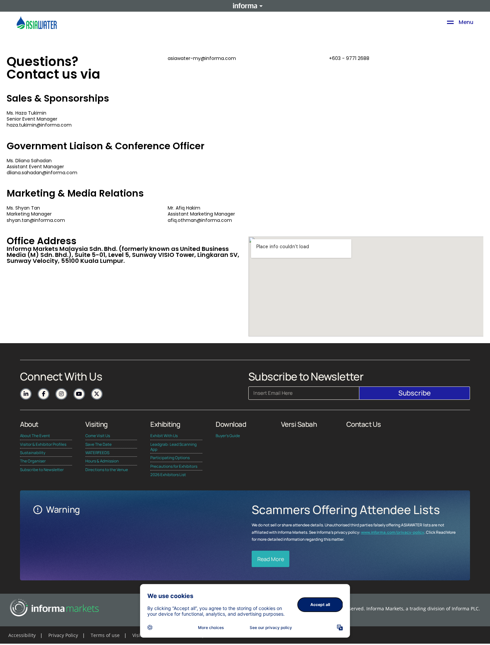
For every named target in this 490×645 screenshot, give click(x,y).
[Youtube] (79, 394)
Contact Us (363, 424)
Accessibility (22, 635)
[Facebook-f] (43, 394)
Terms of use (105, 635)
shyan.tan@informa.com (36, 220)
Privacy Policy (63, 635)
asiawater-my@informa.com (202, 58)
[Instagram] (61, 394)
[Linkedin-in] (26, 394)
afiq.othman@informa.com (200, 220)
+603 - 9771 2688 (349, 58)
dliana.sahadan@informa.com (42, 173)
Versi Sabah (299, 424)
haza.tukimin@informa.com (39, 125)
